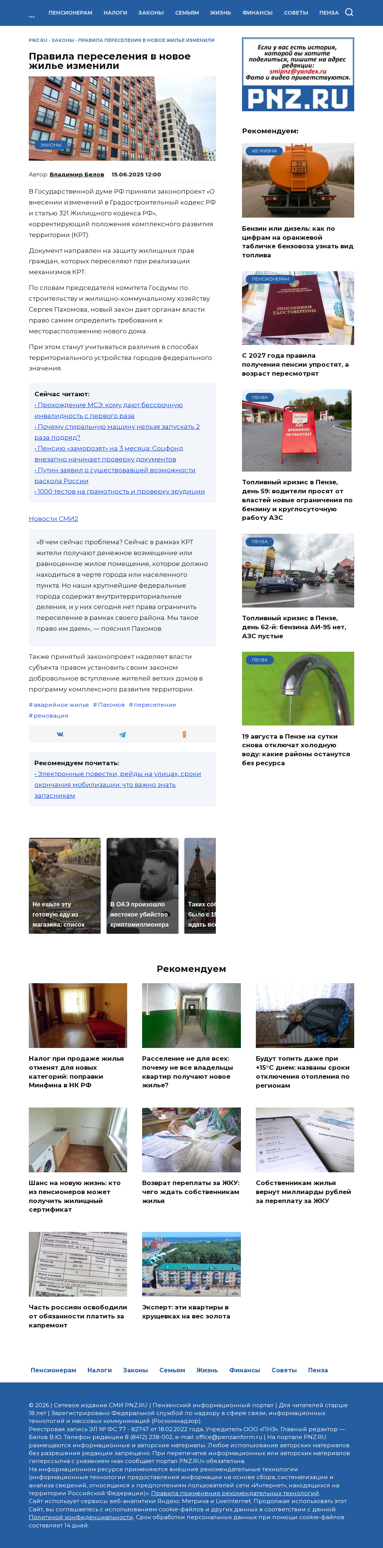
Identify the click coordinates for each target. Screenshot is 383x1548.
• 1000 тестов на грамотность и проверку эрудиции (119, 491)
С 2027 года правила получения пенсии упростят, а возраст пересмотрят (295, 364)
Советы (296, 13)
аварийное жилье (61, 704)
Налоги (115, 13)
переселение (155, 704)
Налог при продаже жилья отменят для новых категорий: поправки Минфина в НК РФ (76, 1072)
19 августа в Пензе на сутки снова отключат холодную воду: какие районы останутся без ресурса (296, 749)
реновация (51, 715)
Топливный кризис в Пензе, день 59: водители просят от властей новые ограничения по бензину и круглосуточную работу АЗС (297, 499)
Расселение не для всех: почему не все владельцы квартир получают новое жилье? (187, 1072)
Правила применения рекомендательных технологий (235, 1493)
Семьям (187, 13)
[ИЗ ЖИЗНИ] (298, 213)
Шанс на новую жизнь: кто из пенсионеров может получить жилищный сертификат (75, 1196)
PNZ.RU (38, 40)
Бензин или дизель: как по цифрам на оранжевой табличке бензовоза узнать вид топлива (297, 241)
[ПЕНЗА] (297, 466)
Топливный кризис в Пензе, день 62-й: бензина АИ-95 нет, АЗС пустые (294, 627)
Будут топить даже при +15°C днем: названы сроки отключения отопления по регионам (303, 1072)
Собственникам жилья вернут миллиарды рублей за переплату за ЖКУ (303, 1192)
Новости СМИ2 (53, 518)
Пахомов (111, 704)
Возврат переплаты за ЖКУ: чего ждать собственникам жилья (190, 1192)
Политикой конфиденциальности (81, 1517)
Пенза (329, 13)
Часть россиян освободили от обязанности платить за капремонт (78, 1316)
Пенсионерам (70, 13)
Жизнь (220, 13)
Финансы (257, 13)
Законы (151, 13)
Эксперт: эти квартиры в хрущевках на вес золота (186, 1311)
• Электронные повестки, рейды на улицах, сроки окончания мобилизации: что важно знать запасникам (117, 784)
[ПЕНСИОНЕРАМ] (298, 340)
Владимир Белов (77, 174)
